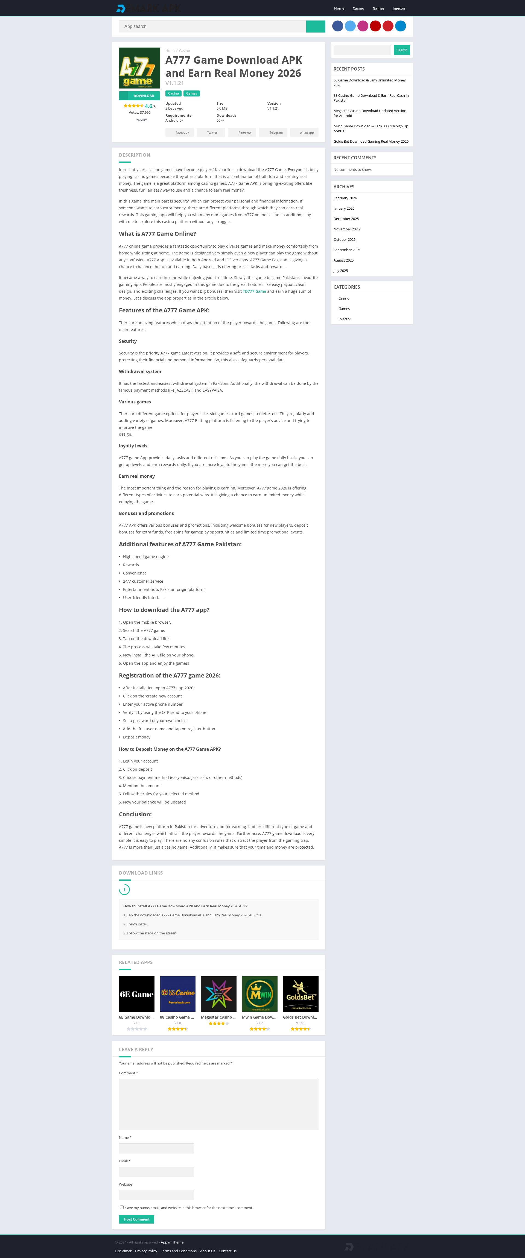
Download (144, 95)
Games (378, 8)
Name (125, 1138)
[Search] (315, 26)
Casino (358, 8)
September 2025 (347, 249)
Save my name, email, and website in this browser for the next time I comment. (189, 1209)
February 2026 (345, 197)
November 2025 (347, 229)
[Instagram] (362, 25)
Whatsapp (307, 132)
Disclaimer (123, 1252)
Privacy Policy (146, 1252)
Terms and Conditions (179, 1252)
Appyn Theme (172, 1243)
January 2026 (344, 208)
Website (125, 1185)
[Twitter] (350, 25)
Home (339, 8)
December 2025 (346, 218)
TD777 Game (254, 291)
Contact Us (228, 1252)
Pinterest (244, 132)
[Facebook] (337, 25)
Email (124, 1162)
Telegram (276, 132)
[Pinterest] (388, 25)
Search (401, 50)
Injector (399, 8)
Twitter (212, 132)
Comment (128, 1074)
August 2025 (344, 260)
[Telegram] (400, 25)
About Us (207, 1252)
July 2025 (341, 270)
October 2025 (344, 239)
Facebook (182, 132)
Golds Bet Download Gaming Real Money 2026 (371, 141)
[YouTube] (375, 25)
